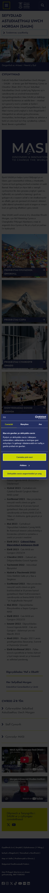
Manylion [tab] (24, 424)
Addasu (23, 465)
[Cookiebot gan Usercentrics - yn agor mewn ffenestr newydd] (35, 417)
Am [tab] (40, 424)
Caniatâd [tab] (9, 424)
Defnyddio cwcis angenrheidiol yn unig (24, 473)
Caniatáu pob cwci (24, 457)
